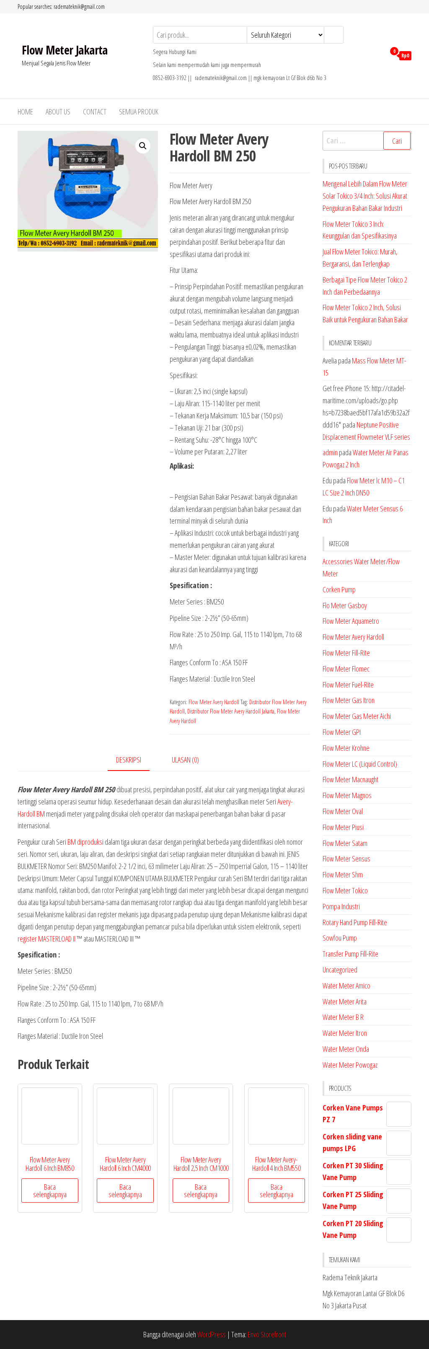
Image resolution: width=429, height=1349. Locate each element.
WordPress (211, 1334)
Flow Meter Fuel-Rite (348, 685)
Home (25, 111)
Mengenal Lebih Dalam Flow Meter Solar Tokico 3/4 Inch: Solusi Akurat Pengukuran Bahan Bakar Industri (365, 196)
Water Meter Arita (345, 1001)
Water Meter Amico (346, 986)
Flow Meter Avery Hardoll (214, 702)
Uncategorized (340, 970)
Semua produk (138, 111)
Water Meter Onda (346, 1049)
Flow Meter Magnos (347, 795)
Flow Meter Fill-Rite (346, 653)
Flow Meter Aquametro (351, 621)
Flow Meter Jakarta (65, 50)
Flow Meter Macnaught (350, 779)
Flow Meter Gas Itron (349, 700)
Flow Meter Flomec (346, 669)
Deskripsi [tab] (128, 760)
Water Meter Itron (345, 1033)
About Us (58, 111)
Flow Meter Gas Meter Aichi (357, 716)
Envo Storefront (267, 1334)
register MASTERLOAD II (46, 939)
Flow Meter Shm (343, 874)
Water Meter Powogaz (350, 1065)
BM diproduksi (85, 842)
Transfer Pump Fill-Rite (350, 954)
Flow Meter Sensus (346, 859)
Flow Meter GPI (342, 732)
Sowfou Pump (340, 938)
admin (330, 452)
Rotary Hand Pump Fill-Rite (355, 922)
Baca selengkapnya (50, 1190)
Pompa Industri (341, 906)
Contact (94, 111)
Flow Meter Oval (343, 811)
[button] (142, 145)
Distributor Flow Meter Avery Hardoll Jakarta (230, 711)
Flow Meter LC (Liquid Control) (360, 764)
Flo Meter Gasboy (345, 605)
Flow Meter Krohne (346, 748)
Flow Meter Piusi (343, 827)
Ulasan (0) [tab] (185, 760)
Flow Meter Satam (345, 843)
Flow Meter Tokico (345, 890)
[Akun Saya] (376, 55)
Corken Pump (339, 589)
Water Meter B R (343, 1017)
